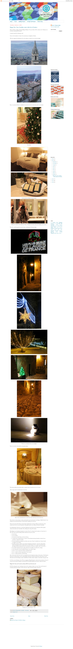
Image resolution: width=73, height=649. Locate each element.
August (54, 164)
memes (55, 229)
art (51, 222)
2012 (53, 179)
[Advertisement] (56, 50)
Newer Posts (12, 616)
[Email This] (32, 610)
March (54, 172)
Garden (52, 228)
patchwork (52, 230)
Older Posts (46, 616)
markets (52, 229)
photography (56, 230)
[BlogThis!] (33, 610)
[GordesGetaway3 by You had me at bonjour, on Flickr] (29, 291)
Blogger (41, 646)
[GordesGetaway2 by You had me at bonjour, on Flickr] (29, 379)
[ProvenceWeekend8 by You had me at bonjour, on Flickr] (29, 606)
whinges (57, 233)
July (54, 166)
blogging (14, 611)
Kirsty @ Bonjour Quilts (56, 25)
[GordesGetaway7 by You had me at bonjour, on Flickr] (29, 143)
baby (57, 222)
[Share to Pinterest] (36, 610)
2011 (53, 180)
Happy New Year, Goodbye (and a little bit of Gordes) (23, 27)
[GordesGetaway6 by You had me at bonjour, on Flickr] (29, 253)
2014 (53, 158)
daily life (60, 223)
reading (57, 231)
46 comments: (27, 610)
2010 (53, 182)
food (55, 227)
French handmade (59, 227)
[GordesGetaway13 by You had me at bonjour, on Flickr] (29, 442)
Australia (53, 222)
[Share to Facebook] (35, 610)
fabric (59, 225)
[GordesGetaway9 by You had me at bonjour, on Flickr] (29, 64)
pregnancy (60, 230)
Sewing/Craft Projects (31, 21)
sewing (61, 231)
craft (57, 223)
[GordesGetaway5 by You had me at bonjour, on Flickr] (29, 354)
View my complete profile (55, 26)
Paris (61, 229)
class (55, 223)
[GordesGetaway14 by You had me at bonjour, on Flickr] (29, 171)
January (54, 174)
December (54, 161)
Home (11, 21)
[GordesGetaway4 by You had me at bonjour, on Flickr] (29, 417)
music (58, 229)
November (55, 163)
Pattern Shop (40, 21)
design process (59, 224)
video (55, 233)
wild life (60, 233)
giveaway (56, 228)
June (54, 168)
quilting (52, 231)
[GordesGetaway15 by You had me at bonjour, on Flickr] (29, 484)
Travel (15, 21)
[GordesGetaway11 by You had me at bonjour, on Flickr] (29, 223)
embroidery (52, 225)
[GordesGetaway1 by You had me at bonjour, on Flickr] (29, 328)
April (54, 171)
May (54, 169)
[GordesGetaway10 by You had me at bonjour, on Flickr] (29, 196)
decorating (52, 224)
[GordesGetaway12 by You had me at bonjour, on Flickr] (29, 516)
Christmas (52, 223)
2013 (53, 160)
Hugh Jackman (60, 228)
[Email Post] (30, 610)
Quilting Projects (22, 21)
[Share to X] (34, 610)
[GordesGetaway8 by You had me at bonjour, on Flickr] (29, 102)
